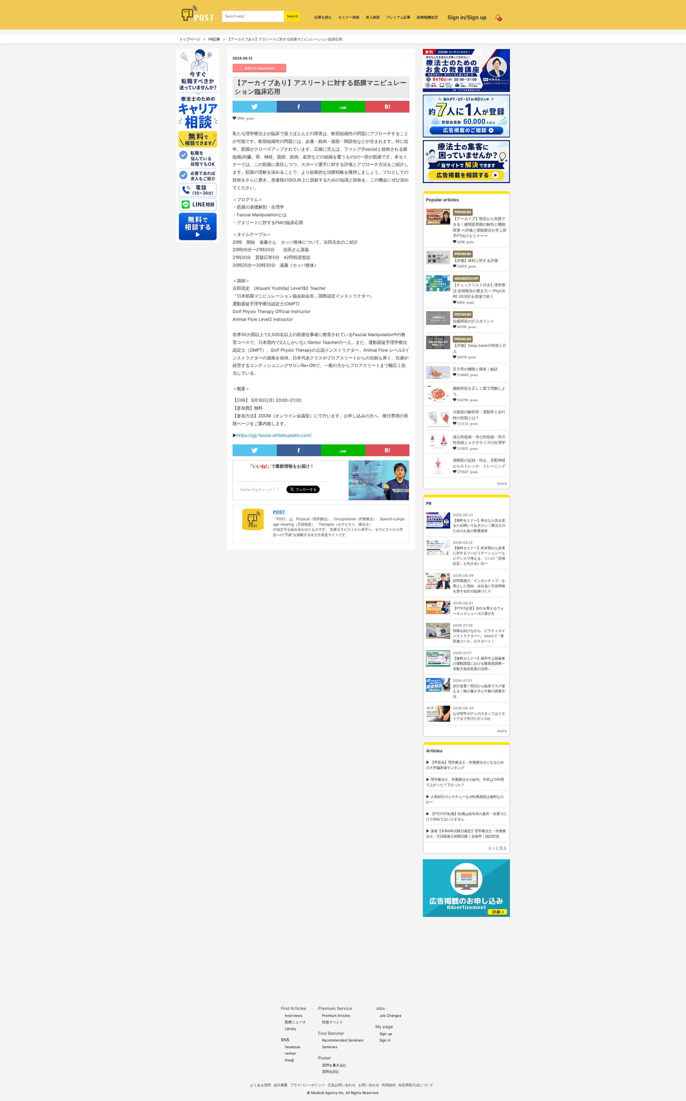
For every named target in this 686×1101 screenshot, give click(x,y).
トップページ (189, 39)
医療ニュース (295, 1022)
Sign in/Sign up (467, 17)
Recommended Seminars (342, 1040)
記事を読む (323, 17)
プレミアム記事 (398, 17)
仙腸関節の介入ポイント (473, 321)
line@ (289, 1060)
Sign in (385, 1040)
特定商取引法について (415, 1085)
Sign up (385, 1034)
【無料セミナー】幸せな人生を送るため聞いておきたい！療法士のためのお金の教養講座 (479, 525)
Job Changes (390, 1015)
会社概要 (281, 1085)
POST (279, 512)
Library (290, 1028)
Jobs (380, 1008)
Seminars (329, 1047)
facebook (292, 1047)
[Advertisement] (466, 953)
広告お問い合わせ (342, 1085)
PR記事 (214, 39)
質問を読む (331, 1071)
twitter (290, 1053)
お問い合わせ (368, 1085)
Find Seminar (331, 1033)
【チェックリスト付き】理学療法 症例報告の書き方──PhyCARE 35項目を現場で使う (479, 290)
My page (384, 1026)
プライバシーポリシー (307, 1085)
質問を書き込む (334, 1065)
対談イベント (332, 1022)
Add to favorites (259, 68)
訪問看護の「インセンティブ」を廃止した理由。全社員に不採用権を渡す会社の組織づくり (479, 585)
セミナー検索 (348, 17)
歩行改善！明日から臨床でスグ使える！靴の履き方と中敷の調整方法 (479, 691)
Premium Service (335, 1008)
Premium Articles (336, 1015)
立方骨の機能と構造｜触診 (475, 369)
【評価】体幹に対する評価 (475, 260)
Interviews (293, 1015)
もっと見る (497, 848)
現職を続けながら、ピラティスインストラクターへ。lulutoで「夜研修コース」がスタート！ (479, 635)
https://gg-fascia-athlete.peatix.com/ (274, 435)
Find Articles (293, 1008)
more (502, 483)
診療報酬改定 (427, 17)
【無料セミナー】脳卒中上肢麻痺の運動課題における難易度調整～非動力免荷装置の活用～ (479, 663)
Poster (324, 1058)
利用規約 (389, 1085)
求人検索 (373, 17)
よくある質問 (260, 1085)
